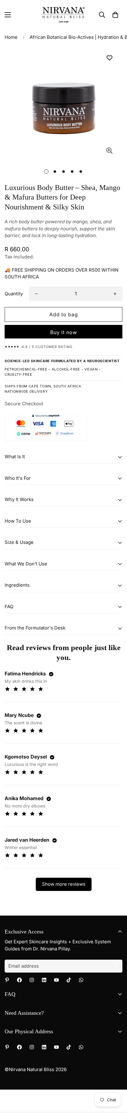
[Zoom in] (109, 151)
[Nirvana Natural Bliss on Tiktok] (68, 979)
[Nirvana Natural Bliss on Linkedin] (44, 979)
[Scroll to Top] (116, 1080)
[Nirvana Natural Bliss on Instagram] (31, 979)
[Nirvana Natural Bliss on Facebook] (19, 979)
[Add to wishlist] (109, 58)
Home (11, 37)
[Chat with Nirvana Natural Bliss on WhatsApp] (81, 979)
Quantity (14, 294)
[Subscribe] (115, 966)
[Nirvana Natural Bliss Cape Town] (63, 14)
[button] (115, 15)
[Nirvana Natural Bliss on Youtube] (56, 979)
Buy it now (63, 332)
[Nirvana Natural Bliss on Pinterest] (7, 979)
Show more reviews (63, 884)
